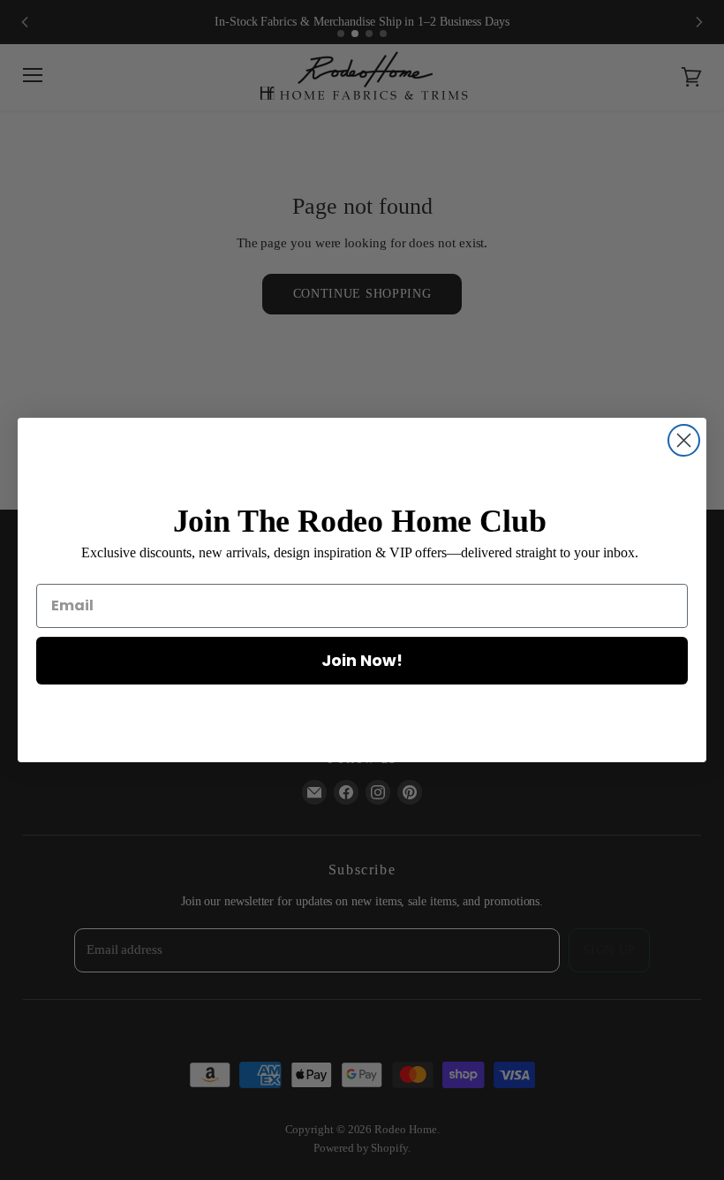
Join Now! (362, 660)
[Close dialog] (683, 440)
